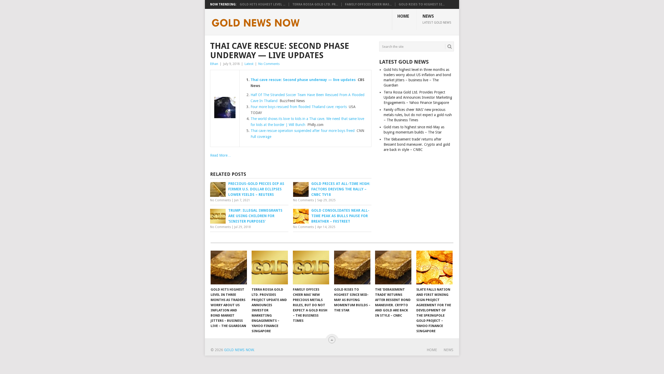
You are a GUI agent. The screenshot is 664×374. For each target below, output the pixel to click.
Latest (249, 64)
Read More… (220, 155)
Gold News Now (239, 350)
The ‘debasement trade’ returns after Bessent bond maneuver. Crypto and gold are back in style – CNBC (417, 144)
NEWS (437, 19)
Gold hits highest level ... (262, 4)
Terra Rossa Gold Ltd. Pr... (315, 4)
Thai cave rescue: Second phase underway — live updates (303, 80)
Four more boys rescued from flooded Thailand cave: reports (299, 107)
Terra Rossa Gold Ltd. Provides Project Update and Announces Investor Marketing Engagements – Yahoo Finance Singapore (418, 97)
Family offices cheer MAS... (368, 4)
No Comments (269, 64)
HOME (403, 16)
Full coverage (261, 137)
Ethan (214, 64)
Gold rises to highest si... (422, 4)
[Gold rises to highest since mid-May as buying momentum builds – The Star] (352, 267)
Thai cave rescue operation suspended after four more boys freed (303, 131)
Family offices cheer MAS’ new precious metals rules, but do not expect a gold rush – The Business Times (418, 115)
